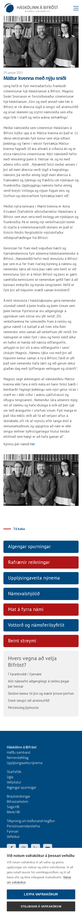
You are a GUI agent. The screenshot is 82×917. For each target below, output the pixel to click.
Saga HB (13, 806)
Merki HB (13, 812)
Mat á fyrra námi (26, 609)
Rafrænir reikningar (29, 562)
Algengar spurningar (29, 546)
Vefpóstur (14, 782)
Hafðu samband (18, 752)
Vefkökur (13, 836)
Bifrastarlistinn (17, 801)
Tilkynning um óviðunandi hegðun (31, 820)
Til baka (19, 529)
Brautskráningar (18, 796)
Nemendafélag (17, 757)
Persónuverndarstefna (23, 826)
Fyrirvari (12, 831)
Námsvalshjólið (24, 593)
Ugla (10, 777)
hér (33, 444)
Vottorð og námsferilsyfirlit (36, 625)
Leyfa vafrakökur (41, 894)
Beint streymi (22, 641)
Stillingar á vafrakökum (41, 906)
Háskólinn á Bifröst (22, 747)
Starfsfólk (14, 771)
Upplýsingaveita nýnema (34, 578)
